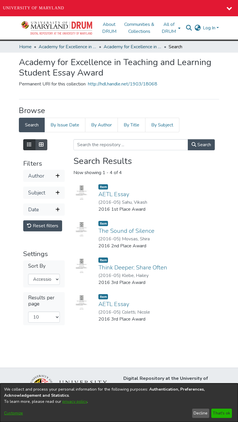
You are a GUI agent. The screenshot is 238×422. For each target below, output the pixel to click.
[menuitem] (171, 28)
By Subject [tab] (162, 125)
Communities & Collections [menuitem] (139, 28)
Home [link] (25, 47)
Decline (201, 413)
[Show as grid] (41, 144)
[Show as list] (29, 144)
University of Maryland (33, 8)
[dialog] (119, 402)
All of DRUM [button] (169, 28)
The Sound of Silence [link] (126, 231)
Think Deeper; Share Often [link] (132, 267)
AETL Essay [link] (113, 194)
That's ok (221, 413)
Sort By (37, 266)
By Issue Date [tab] (65, 125)
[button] (57, 28)
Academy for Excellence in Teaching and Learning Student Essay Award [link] (68, 47)
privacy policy (74, 401)
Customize (13, 413)
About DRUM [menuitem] (109, 28)
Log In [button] (210, 28)
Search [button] (203, 145)
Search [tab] (32, 125)
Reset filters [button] (45, 226)
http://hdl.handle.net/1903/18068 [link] (122, 84)
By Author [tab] (101, 125)
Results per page (41, 301)
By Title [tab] (131, 125)
